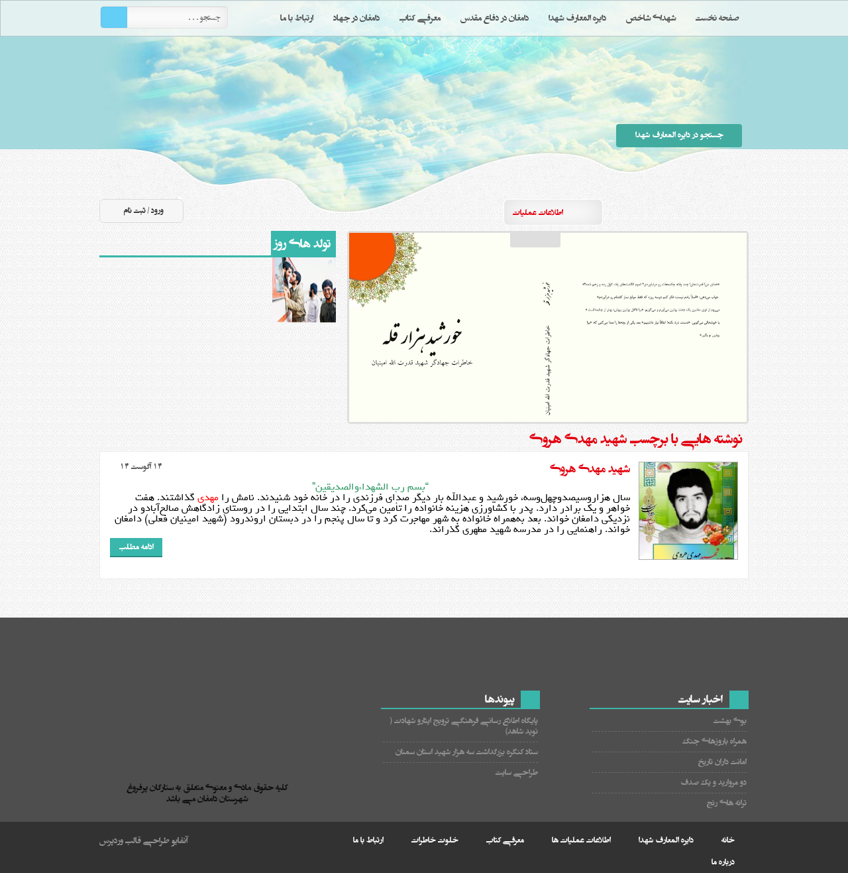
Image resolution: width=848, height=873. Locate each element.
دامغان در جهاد (356, 18)
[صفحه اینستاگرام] (736, 211)
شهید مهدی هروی (590, 469)
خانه (728, 840)
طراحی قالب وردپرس (134, 840)
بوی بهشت (730, 720)
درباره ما (723, 862)
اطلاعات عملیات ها (581, 840)
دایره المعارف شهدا (577, 18)
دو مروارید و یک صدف (713, 782)
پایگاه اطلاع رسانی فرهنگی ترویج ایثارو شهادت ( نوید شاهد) (464, 726)
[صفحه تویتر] (688, 211)
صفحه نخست (717, 18)
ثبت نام (135, 210)
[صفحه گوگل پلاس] (640, 211)
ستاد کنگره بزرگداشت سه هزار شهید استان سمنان (467, 752)
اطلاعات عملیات (538, 212)
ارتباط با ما (296, 18)
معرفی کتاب (420, 18)
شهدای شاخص (651, 18)
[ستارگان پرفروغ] (210, 744)
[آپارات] (664, 211)
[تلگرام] (712, 211)
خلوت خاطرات (434, 840)
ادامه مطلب (136, 547)
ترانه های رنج (727, 803)
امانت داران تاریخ (722, 762)
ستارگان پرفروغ (404, 117)
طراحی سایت (517, 772)
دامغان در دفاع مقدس (494, 18)
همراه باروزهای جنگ (714, 741)
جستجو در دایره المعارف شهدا (679, 135)
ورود (157, 210)
